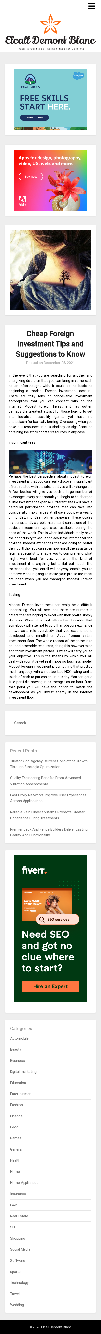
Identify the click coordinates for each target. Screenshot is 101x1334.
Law (13, 1205)
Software (17, 1260)
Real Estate (19, 1216)
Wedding (17, 1305)
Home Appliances (24, 1183)
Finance (16, 1116)
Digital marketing (23, 1071)
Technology (19, 1282)
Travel (15, 1294)
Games (16, 1138)
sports (15, 1271)
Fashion (16, 1105)
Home (15, 1172)
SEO (13, 1227)
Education (18, 1083)
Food (14, 1127)
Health (15, 1160)
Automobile (19, 1038)
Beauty (15, 1049)
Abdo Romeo (68, 636)
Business (17, 1060)
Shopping (17, 1238)
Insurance (18, 1194)
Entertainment (21, 1094)
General (16, 1149)
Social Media (20, 1249)
